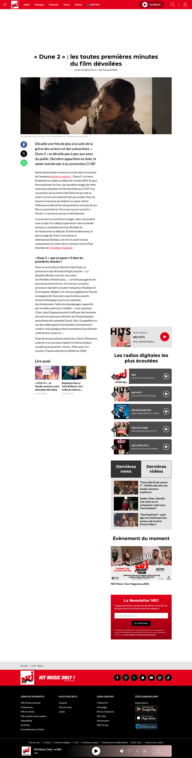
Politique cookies (90, 742)
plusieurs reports (60, 176)
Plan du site (34, 742)
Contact (47, 742)
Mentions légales (62, 742)
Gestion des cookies (154, 742)
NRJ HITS (139, 337)
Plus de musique (158, 751)
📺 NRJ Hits (93, 4)
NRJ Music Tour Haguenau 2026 (130, 583)
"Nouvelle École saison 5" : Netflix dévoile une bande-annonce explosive (154, 487)
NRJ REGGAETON (141, 410)
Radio (27, 4)
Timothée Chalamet (61, 247)
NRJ (133, 374)
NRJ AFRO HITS (140, 445)
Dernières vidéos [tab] (156, 469)
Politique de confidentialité (114, 742)
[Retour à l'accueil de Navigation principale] (14, 4)
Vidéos (78, 4)
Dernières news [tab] (126, 469)
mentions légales (129, 634)
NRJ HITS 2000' (139, 427)
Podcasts (54, 4)
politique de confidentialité (146, 634)
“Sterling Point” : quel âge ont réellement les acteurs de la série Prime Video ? (153, 519)
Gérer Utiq (136, 742)
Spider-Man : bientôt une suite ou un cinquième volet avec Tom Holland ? (153, 503)
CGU (76, 742)
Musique (39, 4)
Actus (66, 4)
